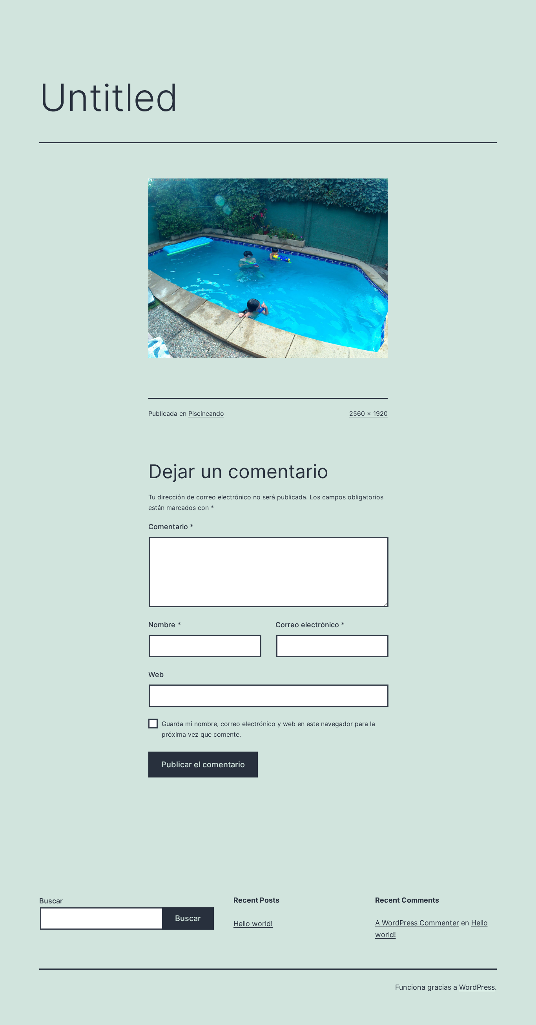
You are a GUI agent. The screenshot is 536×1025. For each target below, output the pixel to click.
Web (156, 674)
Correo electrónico (310, 625)
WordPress (477, 987)
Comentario (170, 527)
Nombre (164, 625)
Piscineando (206, 413)
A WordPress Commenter (417, 923)
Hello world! (253, 923)
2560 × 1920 (368, 413)
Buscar (51, 901)
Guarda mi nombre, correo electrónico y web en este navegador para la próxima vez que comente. (268, 729)
